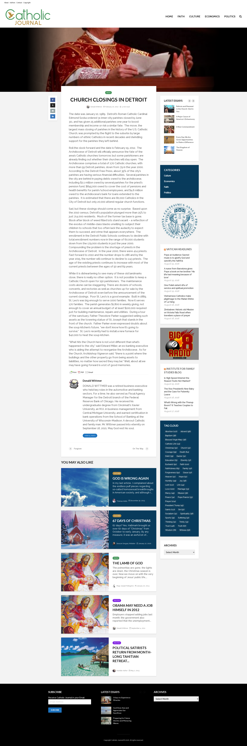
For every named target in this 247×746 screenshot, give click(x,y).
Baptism (170, 436)
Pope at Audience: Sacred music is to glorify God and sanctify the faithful (177, 258)
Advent (186, 431)
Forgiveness (172, 473)
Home (169, 16)
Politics (229, 16)
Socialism (171, 514)
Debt (169, 456)
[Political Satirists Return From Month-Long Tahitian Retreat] (85, 656)
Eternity (186, 460)
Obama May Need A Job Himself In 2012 (133, 607)
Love (169, 489)
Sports (170, 518)
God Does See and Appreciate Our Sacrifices (184, 152)
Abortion (171, 431)
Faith (181, 16)
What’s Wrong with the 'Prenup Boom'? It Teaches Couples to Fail (178, 405)
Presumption (181, 129)
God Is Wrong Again (131, 478)
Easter (181, 456)
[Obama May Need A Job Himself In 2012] (85, 614)
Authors (12, 3)
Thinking (170, 522)
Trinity (183, 522)
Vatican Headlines (179, 249)
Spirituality (186, 514)
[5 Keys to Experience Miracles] (169, 142)
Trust (170, 526)
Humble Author (121, 671)
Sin (181, 510)
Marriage (183, 489)
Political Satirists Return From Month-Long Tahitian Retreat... (132, 654)
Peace (170, 497)
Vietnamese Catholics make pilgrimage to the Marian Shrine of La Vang (179, 299)
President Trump (174, 505)
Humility (170, 481)
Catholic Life (172, 444)
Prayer (170, 501)
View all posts (90, 435)
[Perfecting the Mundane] (169, 108)
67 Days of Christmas (132, 521)
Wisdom (170, 530)
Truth (182, 526)
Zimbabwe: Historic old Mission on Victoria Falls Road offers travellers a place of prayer (179, 312)
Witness (184, 530)
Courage (171, 452)
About (6, 3)
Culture (194, 16)
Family (187, 468)
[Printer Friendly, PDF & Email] (81, 372)
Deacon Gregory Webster (125, 543)
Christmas (171, 448)
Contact (19, 3)
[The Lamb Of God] (85, 571)
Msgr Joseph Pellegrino (125, 586)
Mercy (170, 493)
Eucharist (171, 464)
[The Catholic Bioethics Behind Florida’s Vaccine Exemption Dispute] (169, 119)
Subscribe (55, 710)
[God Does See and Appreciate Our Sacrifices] (169, 152)
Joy (183, 481)
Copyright (26, 3)
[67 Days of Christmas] (85, 529)
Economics (212, 16)
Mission (183, 493)
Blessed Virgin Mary (175, 440)
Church (186, 448)
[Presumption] (169, 132)
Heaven (170, 477)
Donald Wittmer (96, 107)
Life (180, 485)
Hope (183, 477)
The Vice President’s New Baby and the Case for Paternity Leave (179, 392)
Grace (187, 473)
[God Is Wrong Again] (85, 487)
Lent (169, 485)
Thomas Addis (121, 501)
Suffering (183, 518)
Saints (170, 510)
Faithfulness (172, 468)
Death (184, 452)
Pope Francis (185, 497)
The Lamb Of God (128, 563)
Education (171, 460)
